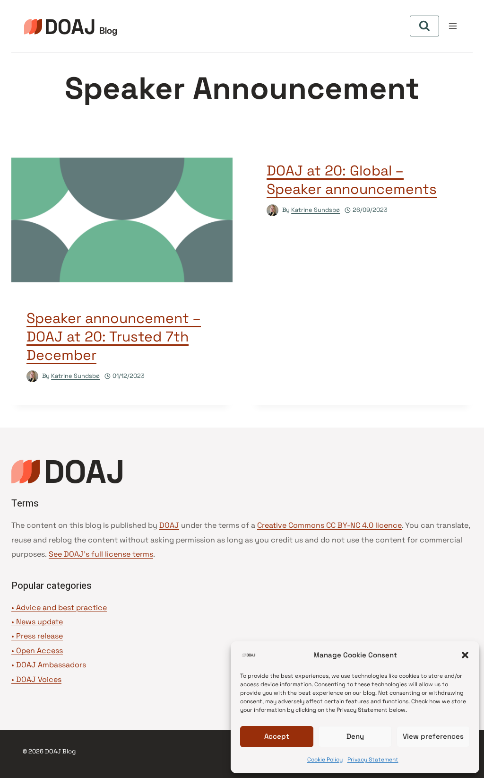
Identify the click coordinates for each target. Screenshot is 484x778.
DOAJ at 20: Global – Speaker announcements (352, 179)
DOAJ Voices (38, 679)
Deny (355, 736)
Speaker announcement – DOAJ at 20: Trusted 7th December (113, 336)
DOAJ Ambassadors (51, 665)
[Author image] (32, 376)
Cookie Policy (325, 759)
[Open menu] (452, 25)
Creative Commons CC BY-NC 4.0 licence (329, 525)
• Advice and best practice (59, 607)
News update (39, 622)
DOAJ (169, 525)
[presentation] (122, 220)
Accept (276, 736)
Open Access (39, 651)
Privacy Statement (372, 759)
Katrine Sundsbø (75, 376)
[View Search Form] (424, 26)
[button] (465, 655)
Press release (39, 636)
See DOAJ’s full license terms (101, 554)
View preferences (433, 736)
